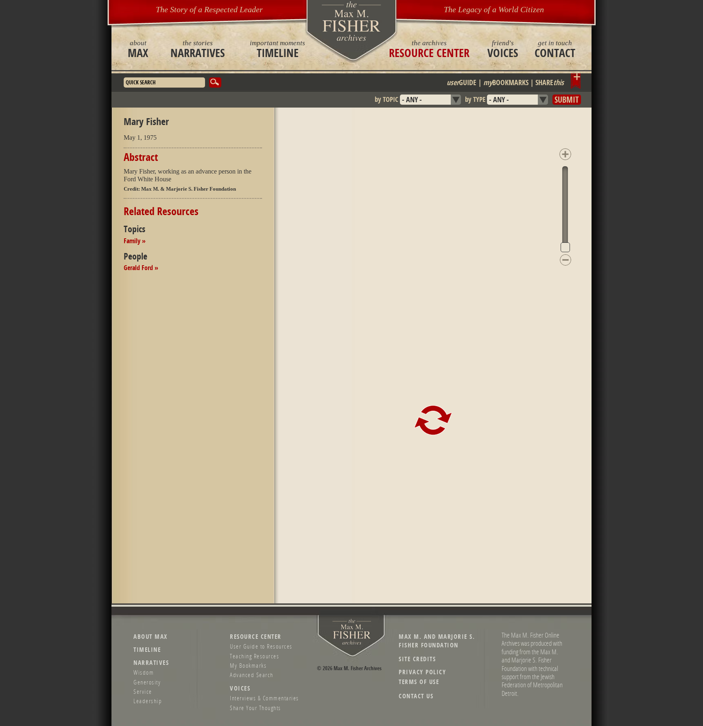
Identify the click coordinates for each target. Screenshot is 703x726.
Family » (135, 240)
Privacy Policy (422, 672)
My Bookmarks (248, 665)
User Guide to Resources (261, 646)
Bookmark (576, 81)
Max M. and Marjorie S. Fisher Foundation (437, 640)
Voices (502, 49)
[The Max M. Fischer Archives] (352, 643)
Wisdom (143, 672)
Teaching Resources (254, 656)
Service (142, 691)
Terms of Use (419, 682)
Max (138, 49)
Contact (555, 49)
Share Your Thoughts (255, 708)
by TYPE (475, 99)
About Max (150, 636)
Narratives (197, 49)
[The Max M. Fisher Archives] (351, 21)
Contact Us (416, 696)
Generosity (147, 682)
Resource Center (429, 49)
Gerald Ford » (141, 267)
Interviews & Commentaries (264, 698)
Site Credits (417, 659)
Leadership (147, 701)
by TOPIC (386, 99)
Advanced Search (251, 675)
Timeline (277, 49)
